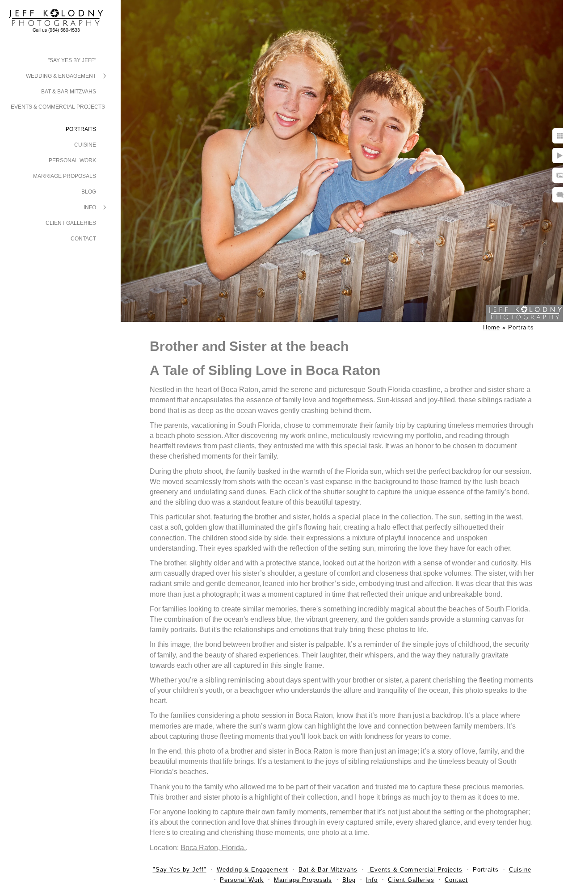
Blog (88, 192)
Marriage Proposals (64, 176)
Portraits (81, 129)
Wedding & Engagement (61, 76)
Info (90, 207)
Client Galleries (71, 223)
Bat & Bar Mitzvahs (68, 91)
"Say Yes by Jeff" (72, 60)
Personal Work (72, 160)
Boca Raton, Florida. (213, 847)
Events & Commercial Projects (58, 107)
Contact (83, 239)
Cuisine (85, 145)
